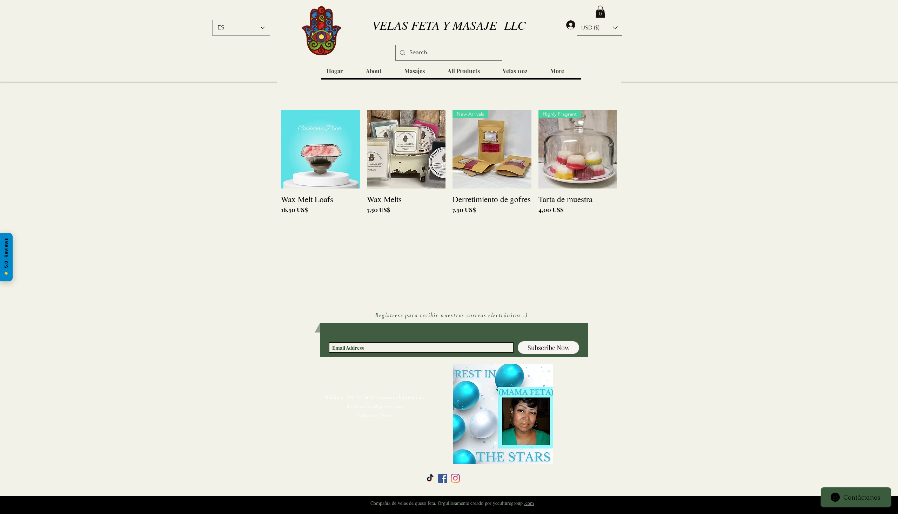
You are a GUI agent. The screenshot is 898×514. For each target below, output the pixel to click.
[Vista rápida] (320, 149)
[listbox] (599, 28)
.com (529, 503)
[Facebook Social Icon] (442, 478)
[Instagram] (455, 478)
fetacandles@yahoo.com (376, 406)
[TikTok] (430, 478)
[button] (600, 12)
